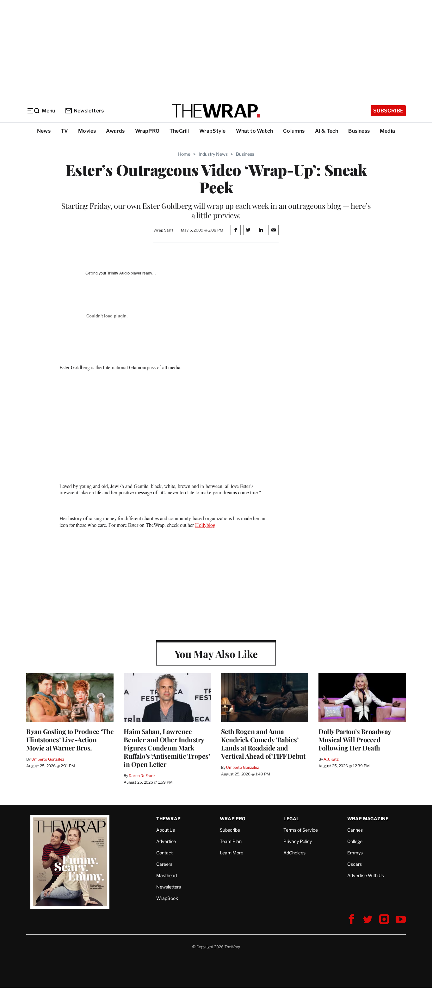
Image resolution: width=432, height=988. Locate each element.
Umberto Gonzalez (47, 759)
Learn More (231, 852)
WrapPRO (147, 131)
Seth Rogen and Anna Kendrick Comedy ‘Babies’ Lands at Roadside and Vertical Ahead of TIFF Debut (263, 743)
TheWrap (168, 818)
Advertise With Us (365, 875)
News (44, 131)
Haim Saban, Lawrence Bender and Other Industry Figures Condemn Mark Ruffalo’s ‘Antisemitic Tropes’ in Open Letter (167, 747)
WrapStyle (212, 131)
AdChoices (294, 852)
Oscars (354, 864)
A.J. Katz (331, 759)
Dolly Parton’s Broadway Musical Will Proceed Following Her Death (354, 739)
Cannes (355, 830)
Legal (291, 818)
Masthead (166, 875)
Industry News (213, 154)
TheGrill (179, 131)
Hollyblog (205, 524)
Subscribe (388, 111)
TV (64, 131)
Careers (164, 864)
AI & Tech (326, 131)
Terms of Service (300, 830)
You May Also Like (216, 653)
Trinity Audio (118, 273)
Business (359, 131)
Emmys (355, 852)
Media (387, 131)
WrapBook (167, 898)
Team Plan (231, 841)
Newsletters (89, 111)
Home (184, 154)
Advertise (166, 841)
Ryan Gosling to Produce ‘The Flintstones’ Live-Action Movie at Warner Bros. (70, 739)
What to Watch (254, 131)
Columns (294, 131)
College (354, 841)
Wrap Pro (233, 818)
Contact (164, 852)
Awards (115, 131)
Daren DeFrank (142, 775)
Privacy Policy (297, 841)
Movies (87, 131)
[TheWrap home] (216, 110)
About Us (165, 830)
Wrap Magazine (368, 818)
